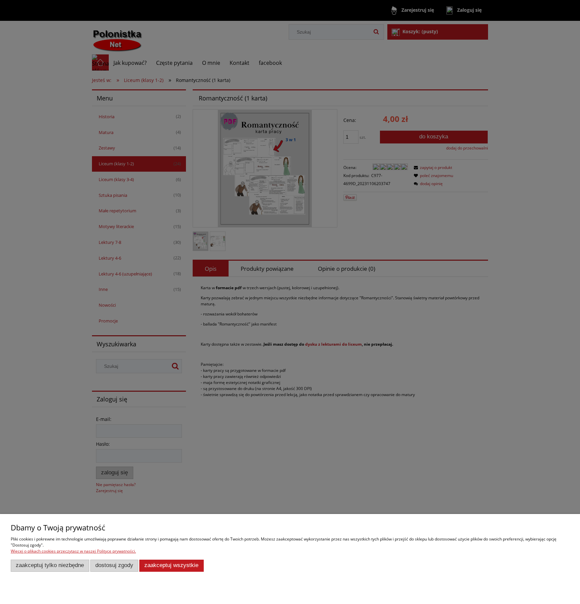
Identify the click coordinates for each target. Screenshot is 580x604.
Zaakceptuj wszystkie (171, 565)
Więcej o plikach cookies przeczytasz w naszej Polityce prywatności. (73, 551)
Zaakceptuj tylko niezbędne (50, 565)
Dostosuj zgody (114, 565)
